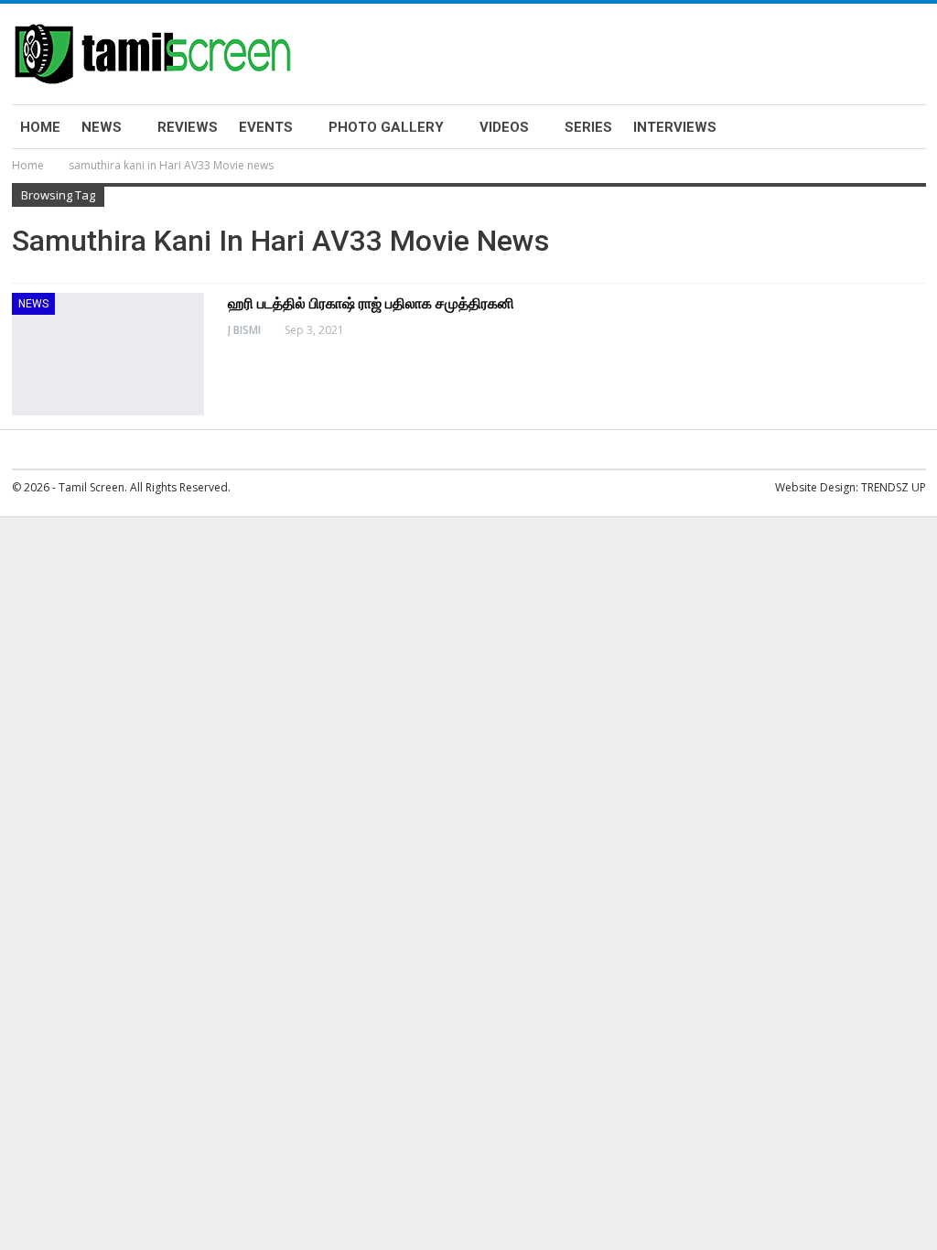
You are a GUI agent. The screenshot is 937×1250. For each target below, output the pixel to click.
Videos (504, 127)
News (101, 127)
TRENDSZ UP (893, 487)
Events (266, 127)
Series (588, 127)
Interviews (674, 127)
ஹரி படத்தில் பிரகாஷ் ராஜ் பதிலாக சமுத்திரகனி (371, 303)
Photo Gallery (386, 127)
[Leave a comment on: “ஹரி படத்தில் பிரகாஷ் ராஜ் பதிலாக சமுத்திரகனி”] (920, 330)
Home (40, 127)
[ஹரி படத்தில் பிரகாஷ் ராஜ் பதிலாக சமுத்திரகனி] (108, 354)
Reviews (187, 127)
